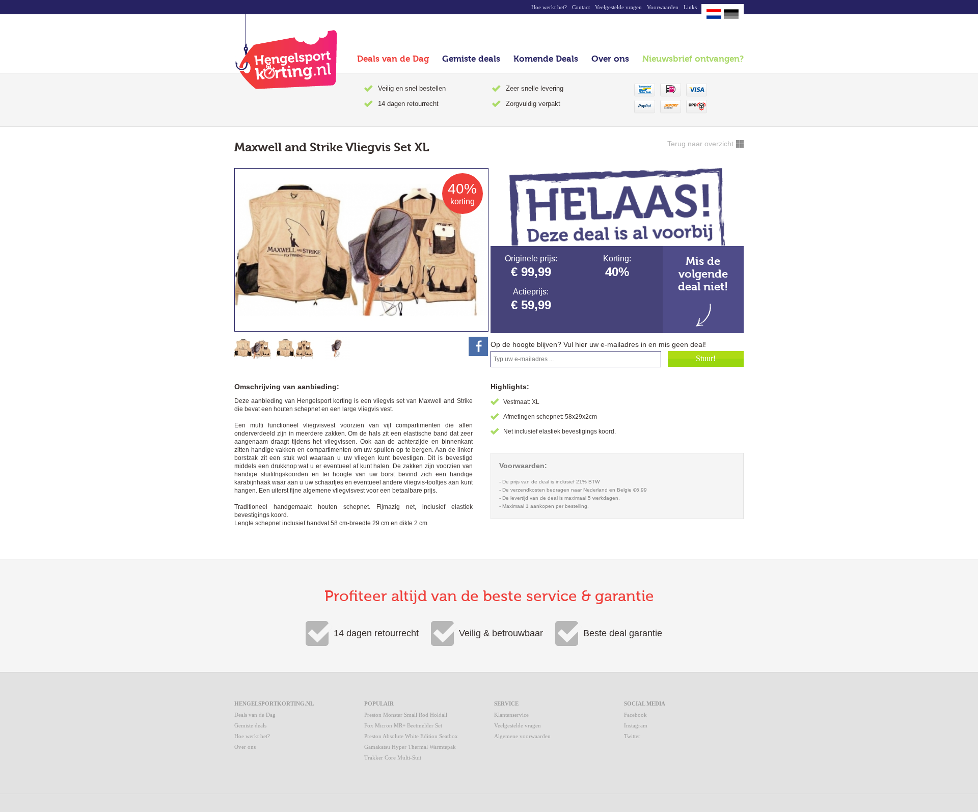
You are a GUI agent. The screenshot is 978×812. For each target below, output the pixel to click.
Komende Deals (545, 59)
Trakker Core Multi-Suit (392, 757)
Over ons (610, 59)
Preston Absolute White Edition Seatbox (411, 736)
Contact (581, 7)
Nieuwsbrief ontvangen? (693, 59)
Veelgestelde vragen (618, 7)
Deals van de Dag (393, 59)
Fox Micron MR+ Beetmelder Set (403, 725)
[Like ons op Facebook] (478, 346)
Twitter (632, 736)
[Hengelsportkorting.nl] (285, 51)
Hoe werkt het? (549, 7)
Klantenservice (511, 715)
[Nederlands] (714, 14)
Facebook (635, 715)
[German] (731, 14)
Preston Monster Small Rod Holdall (405, 715)
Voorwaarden (662, 7)
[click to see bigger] (253, 349)
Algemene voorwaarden (522, 736)
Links (690, 7)
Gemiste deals (471, 59)
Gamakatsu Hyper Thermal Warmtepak (410, 747)
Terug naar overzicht (700, 144)
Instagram (635, 725)
